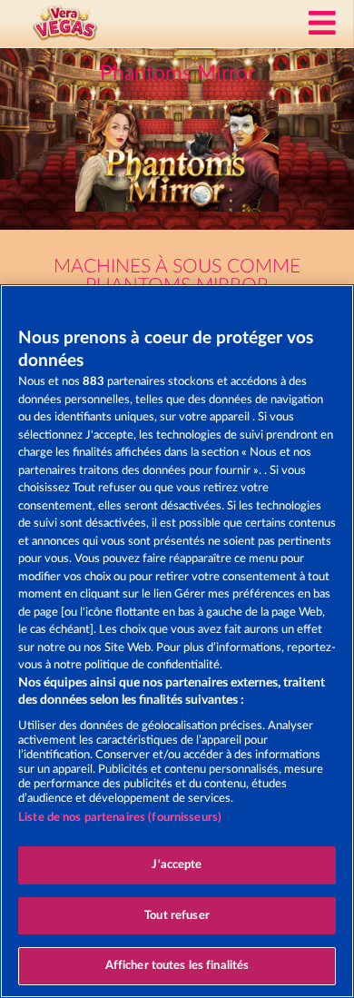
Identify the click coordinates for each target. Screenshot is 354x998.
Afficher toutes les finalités (177, 966)
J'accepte (177, 865)
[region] (177, 641)
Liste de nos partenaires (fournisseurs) (119, 818)
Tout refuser (177, 916)
